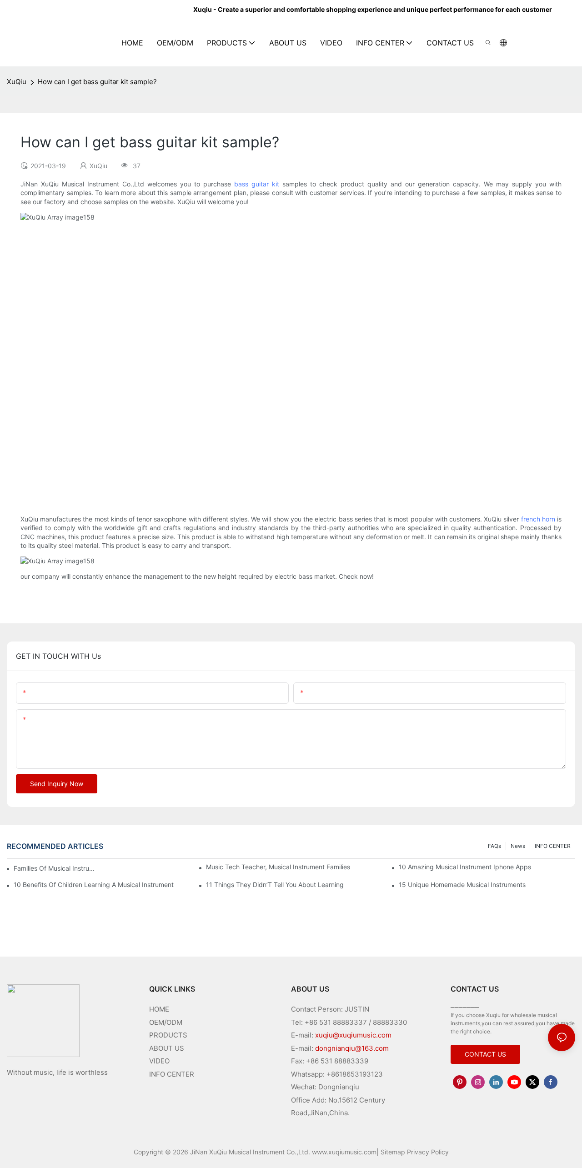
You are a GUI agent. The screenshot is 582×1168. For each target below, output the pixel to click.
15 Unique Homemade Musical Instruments (462, 884)
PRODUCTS (168, 1035)
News (518, 845)
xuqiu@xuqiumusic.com (353, 1035)
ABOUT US (166, 1048)
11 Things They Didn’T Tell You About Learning (275, 884)
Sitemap (393, 1152)
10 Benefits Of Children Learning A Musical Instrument (94, 884)
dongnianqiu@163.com (352, 1048)
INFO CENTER (553, 845)
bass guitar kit (256, 184)
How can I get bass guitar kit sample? (97, 81)
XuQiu (16, 81)
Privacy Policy (428, 1152)
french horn (538, 519)
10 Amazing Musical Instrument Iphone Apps (465, 867)
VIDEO (159, 1061)
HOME (159, 1009)
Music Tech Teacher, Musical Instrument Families (278, 867)
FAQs (494, 845)
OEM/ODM (165, 1022)
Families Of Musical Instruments (56, 868)
